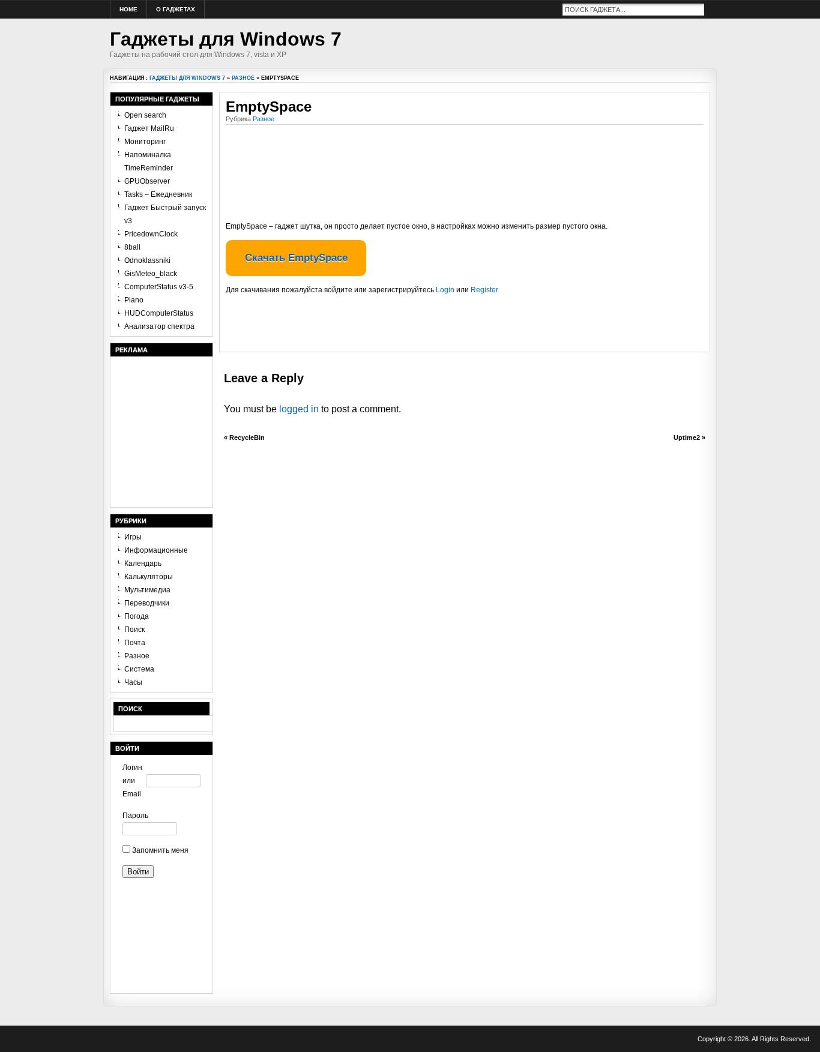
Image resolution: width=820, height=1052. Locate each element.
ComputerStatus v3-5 (158, 287)
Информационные (156, 550)
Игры (133, 537)
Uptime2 (687, 437)
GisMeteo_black (150, 273)
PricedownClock (151, 234)
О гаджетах (175, 9)
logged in (299, 409)
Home (128, 9)
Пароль (134, 815)
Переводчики (146, 603)
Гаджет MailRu (149, 128)
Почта (134, 643)
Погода (136, 616)
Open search (145, 115)
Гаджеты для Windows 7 (226, 39)
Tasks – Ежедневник (158, 194)
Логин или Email (132, 780)
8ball (132, 247)
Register (484, 290)
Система (139, 669)
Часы (133, 682)
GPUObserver (147, 181)
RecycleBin (247, 437)
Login (445, 290)
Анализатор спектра (159, 326)
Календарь (142, 563)
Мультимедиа (147, 590)
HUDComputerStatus (158, 313)
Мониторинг (145, 141)
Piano (133, 300)
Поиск (134, 629)
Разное (243, 78)
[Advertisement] (366, 328)
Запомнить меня (159, 850)
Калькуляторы (148, 577)
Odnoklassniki (147, 260)
